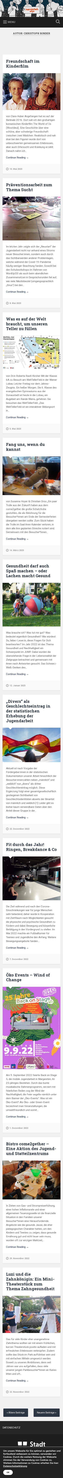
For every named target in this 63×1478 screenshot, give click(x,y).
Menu (11, 22)
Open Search (57, 22)
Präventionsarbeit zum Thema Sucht (29, 187)
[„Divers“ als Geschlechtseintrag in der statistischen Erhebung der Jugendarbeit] (31, 745)
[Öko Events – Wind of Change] (31, 1028)
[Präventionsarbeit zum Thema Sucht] (31, 218)
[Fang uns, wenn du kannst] (31, 475)
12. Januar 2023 (17, 685)
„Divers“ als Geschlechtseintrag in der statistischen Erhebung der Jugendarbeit (28, 711)
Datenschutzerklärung (15, 1466)
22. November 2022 (19, 1392)
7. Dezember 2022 (19, 959)
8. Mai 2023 (15, 303)
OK (8, 1472)
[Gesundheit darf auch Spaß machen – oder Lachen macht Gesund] (31, 605)
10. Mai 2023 (16, 169)
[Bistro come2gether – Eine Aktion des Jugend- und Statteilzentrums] (31, 1180)
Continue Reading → (17, 157)
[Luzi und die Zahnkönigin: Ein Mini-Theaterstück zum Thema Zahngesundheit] (31, 1314)
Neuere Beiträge (46, 1412)
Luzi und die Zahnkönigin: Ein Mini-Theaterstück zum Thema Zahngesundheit (30, 1281)
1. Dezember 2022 (19, 1128)
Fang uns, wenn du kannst (25, 447)
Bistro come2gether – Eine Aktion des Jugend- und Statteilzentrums (31, 1148)
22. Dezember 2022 (19, 829)
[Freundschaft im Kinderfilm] (31, 91)
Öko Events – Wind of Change (28, 977)
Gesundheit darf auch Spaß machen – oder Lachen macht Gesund (28, 570)
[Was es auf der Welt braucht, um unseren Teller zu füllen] (31, 353)
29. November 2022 (19, 1258)
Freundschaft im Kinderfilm (22, 63)
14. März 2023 (17, 550)
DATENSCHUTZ (11, 1427)
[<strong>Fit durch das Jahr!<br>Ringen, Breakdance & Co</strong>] (31, 878)
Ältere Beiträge (16, 1412)
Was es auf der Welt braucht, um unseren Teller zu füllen (27, 323)
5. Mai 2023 (15, 428)
